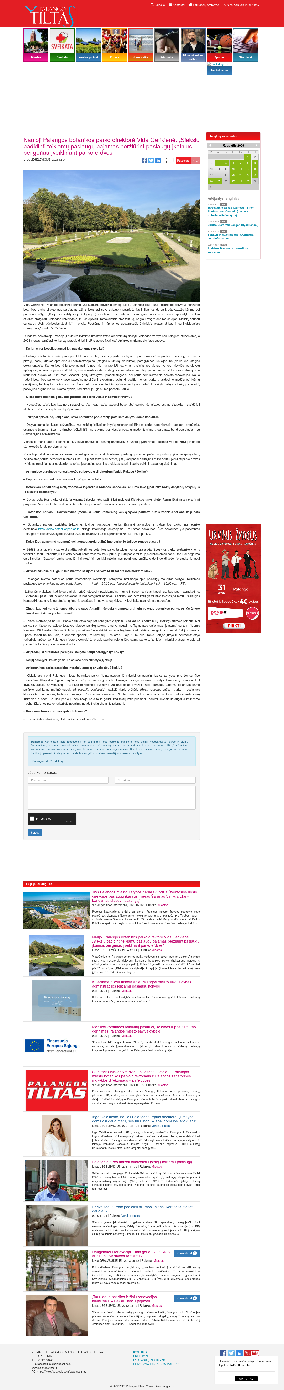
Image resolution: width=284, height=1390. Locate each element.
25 (218, 181)
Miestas (163, 905)
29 (248, 181)
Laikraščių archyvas (205, 4)
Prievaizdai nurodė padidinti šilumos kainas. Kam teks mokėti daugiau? (142, 1208)
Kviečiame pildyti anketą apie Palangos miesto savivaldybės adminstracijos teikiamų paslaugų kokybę (141, 984)
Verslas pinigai (161, 1125)
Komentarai (186, 1253)
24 (211, 181)
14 (240, 169)
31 (211, 187)
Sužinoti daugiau (240, 1365)
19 (226, 175)
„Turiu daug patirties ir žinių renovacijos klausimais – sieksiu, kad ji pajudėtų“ (124, 1298)
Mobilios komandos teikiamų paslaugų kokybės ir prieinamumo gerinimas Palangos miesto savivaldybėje (144, 1029)
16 (255, 169)
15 (248, 169)
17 (211, 175)
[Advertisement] (142, 105)
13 (233, 169)
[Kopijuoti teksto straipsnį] (172, 160)
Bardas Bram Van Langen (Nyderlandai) (233, 225)
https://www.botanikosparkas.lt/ (58, 529)
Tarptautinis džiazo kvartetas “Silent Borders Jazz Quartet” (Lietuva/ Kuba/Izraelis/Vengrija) (231, 211)
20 (233, 175)
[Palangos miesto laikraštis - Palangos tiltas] (50, 13)
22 (248, 175)
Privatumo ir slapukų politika (156, 1364)
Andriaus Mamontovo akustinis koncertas (228, 250)
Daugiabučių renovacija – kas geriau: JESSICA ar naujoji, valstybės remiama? (131, 1253)
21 (240, 175)
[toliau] (256, 145)
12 (226, 169)
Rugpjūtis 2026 (233, 145)
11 (218, 169)
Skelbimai (140, 1356)
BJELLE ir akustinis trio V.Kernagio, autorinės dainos (231, 236)
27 (233, 181)
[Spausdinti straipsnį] (165, 160)
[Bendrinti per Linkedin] (158, 160)
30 (255, 181)
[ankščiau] (210, 145)
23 (255, 175)
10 (211, 169)
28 (240, 181)
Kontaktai (178, 4)
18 (218, 175)
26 (226, 181)
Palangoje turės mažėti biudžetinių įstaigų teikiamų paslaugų (142, 1161)
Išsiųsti (34, 832)
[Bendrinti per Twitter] (151, 160)
